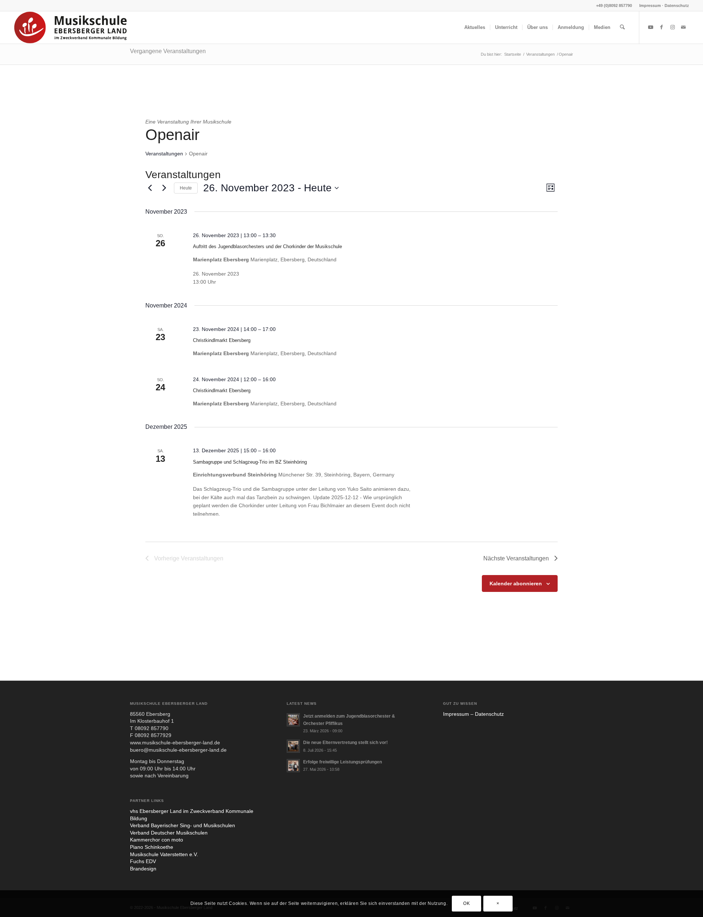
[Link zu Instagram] (672, 27)
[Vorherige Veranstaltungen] (149, 188)
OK (466, 903)
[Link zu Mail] (683, 27)
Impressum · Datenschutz (664, 5)
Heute (186, 188)
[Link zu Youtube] (650, 27)
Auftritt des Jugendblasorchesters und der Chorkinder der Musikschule (267, 246)
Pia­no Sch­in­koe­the (151, 847)
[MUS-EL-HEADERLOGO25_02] (71, 27)
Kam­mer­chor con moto (156, 840)
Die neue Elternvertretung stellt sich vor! (345, 742)
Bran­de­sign (143, 869)
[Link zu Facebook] (661, 27)
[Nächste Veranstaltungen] (164, 188)
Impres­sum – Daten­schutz (473, 714)
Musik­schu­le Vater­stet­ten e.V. (164, 854)
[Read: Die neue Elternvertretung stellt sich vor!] (293, 746)
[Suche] (622, 27)
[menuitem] (662, 5)
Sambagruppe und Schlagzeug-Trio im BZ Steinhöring (250, 462)
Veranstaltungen (164, 153)
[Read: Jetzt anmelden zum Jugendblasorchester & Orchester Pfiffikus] (293, 719)
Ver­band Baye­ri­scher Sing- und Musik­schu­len (182, 825)
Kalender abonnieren (516, 583)
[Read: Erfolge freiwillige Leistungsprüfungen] (293, 765)
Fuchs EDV (143, 861)
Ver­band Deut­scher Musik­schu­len (169, 833)
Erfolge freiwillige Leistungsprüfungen (342, 762)
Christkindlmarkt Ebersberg (221, 340)
